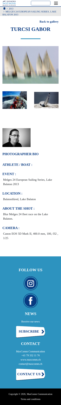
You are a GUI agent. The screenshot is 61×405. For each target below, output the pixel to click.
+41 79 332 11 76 (30, 355)
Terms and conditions (30, 399)
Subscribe (29, 331)
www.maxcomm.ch (30, 359)
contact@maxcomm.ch (30, 363)
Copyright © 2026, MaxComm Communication (30, 394)
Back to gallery (49, 21)
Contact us (29, 374)
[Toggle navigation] (56, 3)
